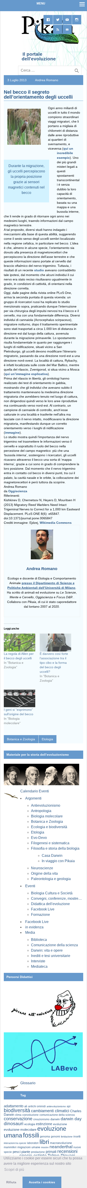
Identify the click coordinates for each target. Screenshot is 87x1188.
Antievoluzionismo (45, 805)
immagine (12, 432)
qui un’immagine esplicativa (26, 374)
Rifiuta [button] (11, 1182)
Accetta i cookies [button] (42, 1182)
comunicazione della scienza (57, 1114)
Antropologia (41, 811)
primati (51, 1152)
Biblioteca (39, 940)
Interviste (38, 961)
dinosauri (13, 1123)
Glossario (27, 1083)
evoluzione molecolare (20, 1129)
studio (39, 270)
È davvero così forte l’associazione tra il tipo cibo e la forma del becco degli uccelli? (54, 662)
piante (25, 1152)
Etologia (47, 739)
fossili (31, 1135)
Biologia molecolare (47, 816)
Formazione (40, 914)
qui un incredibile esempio (65, 153)
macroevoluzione (61, 1143)
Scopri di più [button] (14, 1169)
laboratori (33, 1142)
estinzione (44, 1124)
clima (18, 1114)
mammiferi (10, 1147)
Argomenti (33, 798)
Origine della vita (44, 873)
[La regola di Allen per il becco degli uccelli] (19, 642)
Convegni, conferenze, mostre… (56, 898)
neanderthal (61, 1146)
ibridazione (66, 1136)
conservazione (18, 1118)
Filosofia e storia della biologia (55, 848)
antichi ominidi (37, 1106)
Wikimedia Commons (56, 522)
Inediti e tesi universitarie (50, 956)
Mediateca (39, 966)
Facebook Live (42, 909)
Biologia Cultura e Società (51, 893)
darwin (55, 1119)
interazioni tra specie (15, 1143)
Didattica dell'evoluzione (50, 904)
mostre (45, 1147)
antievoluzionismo (56, 1106)
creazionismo (41, 1119)
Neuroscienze (42, 868)
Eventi (30, 886)
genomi (55, 1136)
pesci (17, 1152)
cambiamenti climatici (50, 1110)
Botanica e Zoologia (21, 739)
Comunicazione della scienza (54, 945)
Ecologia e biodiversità (49, 827)
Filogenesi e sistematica (50, 843)
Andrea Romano (46, 80)
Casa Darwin (52, 855)
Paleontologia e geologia (51, 879)
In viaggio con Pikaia (58, 861)
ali (25, 1106)
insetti (77, 1136)
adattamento (13, 1106)
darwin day (71, 1118)
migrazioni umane (28, 1147)
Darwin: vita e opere (47, 950)
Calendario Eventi (34, 791)
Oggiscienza (17, 491)
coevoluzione (30, 1114)
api (68, 1106)
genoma (45, 1136)
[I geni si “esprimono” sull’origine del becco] (19, 698)
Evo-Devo (39, 838)
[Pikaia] (49, 43)
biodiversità (17, 1110)
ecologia (29, 1124)
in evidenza (34, 927)
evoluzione (60, 1124)
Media (30, 932)
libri (44, 1141)
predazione (38, 1151)
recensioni (67, 1151)
